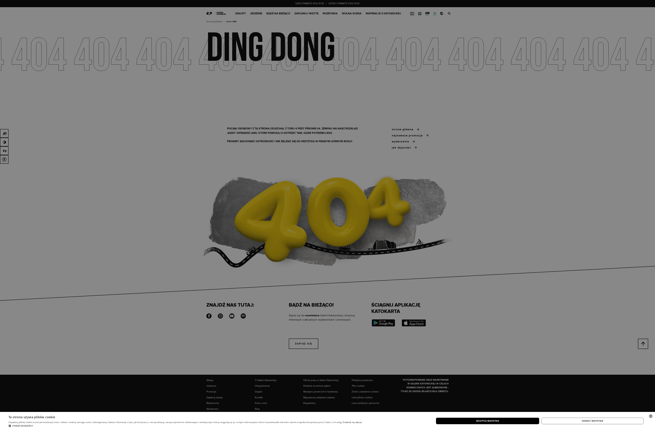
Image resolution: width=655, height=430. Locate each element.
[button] (185, 425)
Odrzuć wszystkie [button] (592, 420)
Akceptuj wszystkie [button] (487, 420)
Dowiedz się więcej (352, 422)
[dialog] (327, 215)
